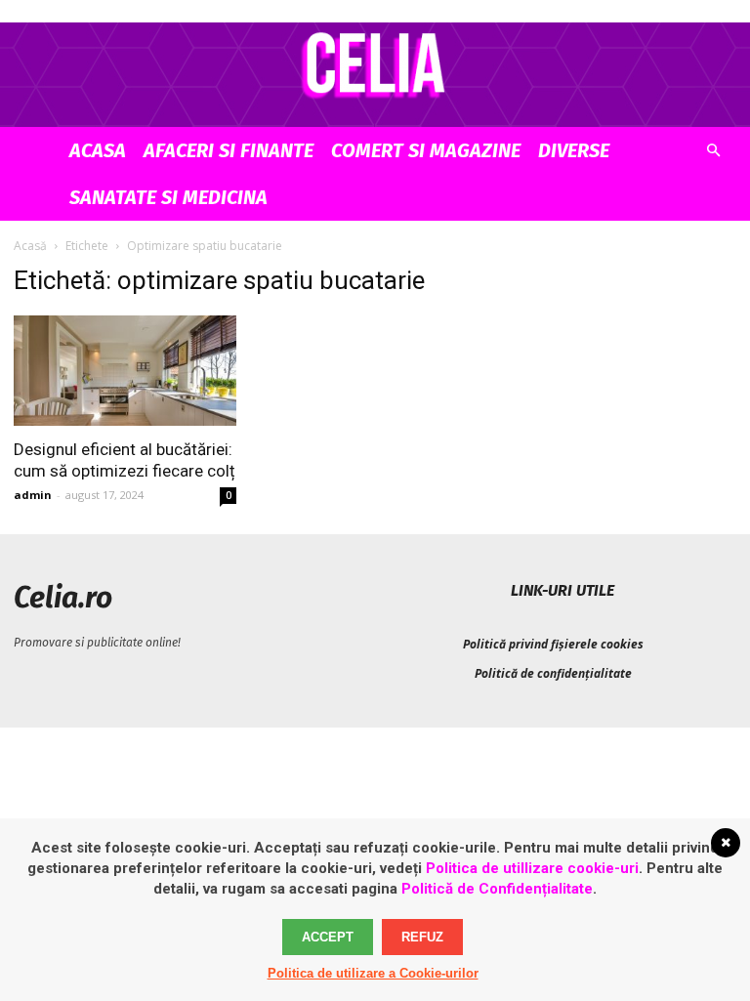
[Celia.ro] (375, 64)
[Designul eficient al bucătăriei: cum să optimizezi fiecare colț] (125, 370)
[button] (712, 151)
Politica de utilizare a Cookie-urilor (373, 973)
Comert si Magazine (426, 150)
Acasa (97, 150)
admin (33, 494)
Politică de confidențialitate (553, 673)
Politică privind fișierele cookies (553, 644)
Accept (328, 937)
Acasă (30, 245)
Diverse (573, 150)
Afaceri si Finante (228, 150)
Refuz (422, 937)
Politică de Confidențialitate (497, 888)
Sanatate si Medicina (168, 197)
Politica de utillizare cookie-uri (532, 868)
